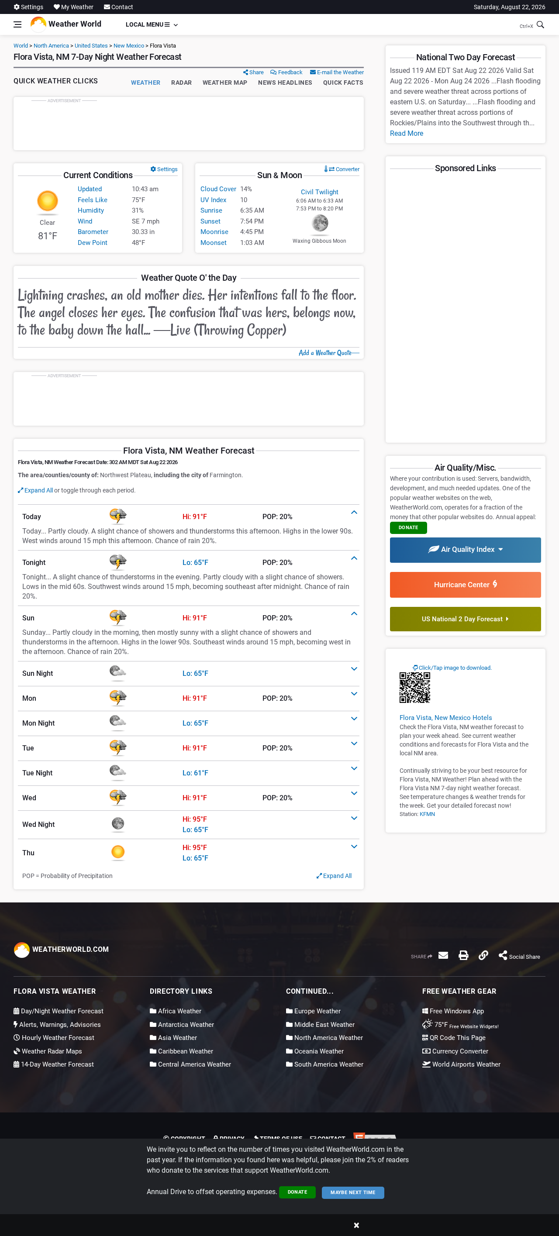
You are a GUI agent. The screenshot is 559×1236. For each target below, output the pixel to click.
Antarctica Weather (185, 1025)
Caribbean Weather (184, 1051)
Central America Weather (193, 1064)
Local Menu (145, 24)
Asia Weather (176, 1038)
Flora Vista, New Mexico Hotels (446, 718)
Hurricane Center (463, 584)
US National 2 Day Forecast (464, 619)
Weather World (74, 23)
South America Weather (328, 1064)
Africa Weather (178, 1011)
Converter (347, 169)
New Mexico (129, 45)
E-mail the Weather (340, 72)
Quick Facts (343, 82)
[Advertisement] (189, 123)
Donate (297, 1192)
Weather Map (225, 82)
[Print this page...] (463, 955)
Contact (121, 6)
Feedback (290, 72)
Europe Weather (317, 1011)
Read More (406, 133)
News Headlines (285, 82)
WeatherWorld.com (69, 949)
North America (51, 45)
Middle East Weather (324, 1025)
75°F (466, 1025)
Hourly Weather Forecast (57, 1038)
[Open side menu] (17, 24)
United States (91, 45)
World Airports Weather (465, 1064)
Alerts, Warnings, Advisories (59, 1025)
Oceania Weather (318, 1051)
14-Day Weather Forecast (56, 1064)
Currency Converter (459, 1051)
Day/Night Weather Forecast (61, 1011)
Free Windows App (456, 1011)
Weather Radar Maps (51, 1051)
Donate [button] (408, 527)
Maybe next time (353, 1192)
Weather (146, 82)
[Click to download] (415, 687)
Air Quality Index (468, 549)
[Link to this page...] (483, 955)
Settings (31, 6)
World (21, 45)
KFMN (427, 814)
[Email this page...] (443, 955)
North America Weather (328, 1038)
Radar (181, 82)
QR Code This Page (457, 1038)
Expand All (38, 490)
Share (256, 72)
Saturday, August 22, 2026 (509, 6)
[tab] (188, 517)
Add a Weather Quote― (329, 353)
